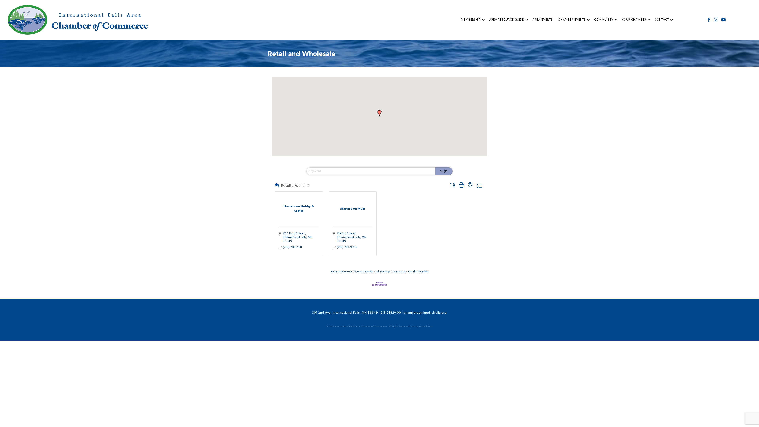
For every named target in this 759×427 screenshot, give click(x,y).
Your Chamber (634, 19)
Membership (471, 19)
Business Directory (341, 272)
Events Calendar (363, 272)
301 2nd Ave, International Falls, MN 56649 (345, 312)
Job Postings (383, 272)
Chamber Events (572, 19)
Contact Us (398, 272)
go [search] (445, 171)
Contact (662, 19)
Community (603, 19)
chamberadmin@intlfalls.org (425, 312)
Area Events (542, 19)
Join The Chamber (418, 272)
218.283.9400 (391, 312)
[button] (379, 113)
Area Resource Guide (506, 19)
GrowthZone (426, 327)
